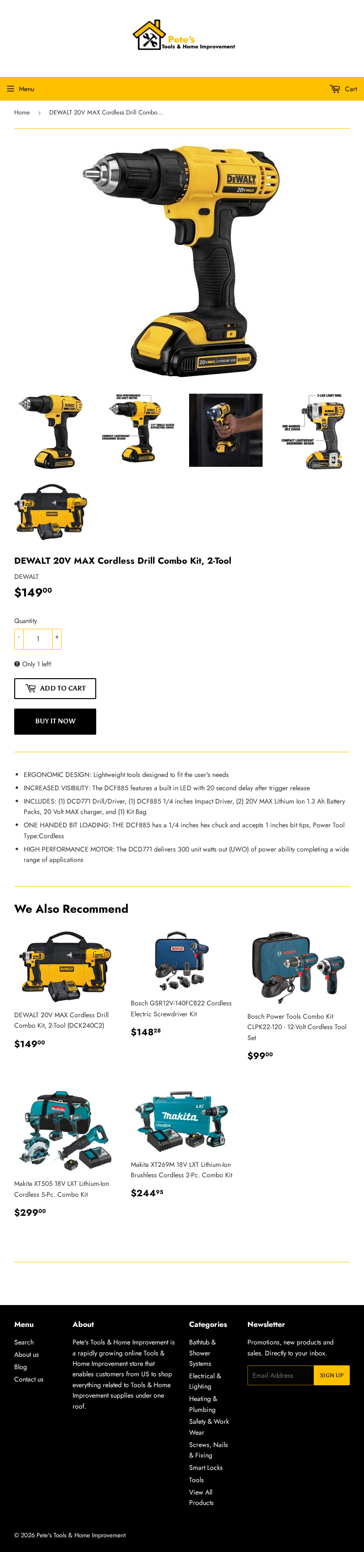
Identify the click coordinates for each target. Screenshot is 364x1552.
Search (24, 1342)
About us (26, 1354)
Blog (20, 1367)
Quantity (25, 620)
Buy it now (55, 721)
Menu (26, 89)
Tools (196, 1480)
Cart (350, 89)
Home (22, 112)
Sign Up (332, 1375)
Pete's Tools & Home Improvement (81, 1535)
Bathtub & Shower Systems (202, 1352)
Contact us (29, 1379)
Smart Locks (206, 1467)
